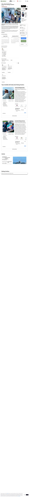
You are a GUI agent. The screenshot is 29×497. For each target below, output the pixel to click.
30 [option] (10, 128)
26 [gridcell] (5, 42)
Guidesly (7, 493)
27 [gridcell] (6, 42)
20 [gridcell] (11, 41)
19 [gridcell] (18, 40)
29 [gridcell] (8, 42)
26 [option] (14, 127)
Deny (24, 494)
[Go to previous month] (2, 36)
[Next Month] (24, 118)
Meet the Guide (24, 6)
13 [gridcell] (11, 40)
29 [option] (18, 127)
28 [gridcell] (7, 42)
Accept (27, 494)
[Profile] (27, 1)
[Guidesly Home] (3, 1)
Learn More (4, 113)
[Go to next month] (18, 36)
